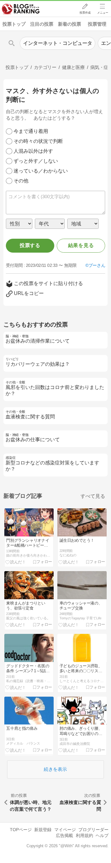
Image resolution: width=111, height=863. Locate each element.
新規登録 (42, 829)
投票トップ (14, 24)
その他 (21, 180)
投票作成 (85, 12)
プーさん (96, 265)
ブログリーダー (93, 829)
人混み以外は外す (33, 151)
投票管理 (97, 24)
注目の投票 (41, 24)
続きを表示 (55, 769)
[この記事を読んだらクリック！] (16, 562)
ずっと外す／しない (36, 161)
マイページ (65, 829)
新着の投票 (69, 24)
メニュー (102, 12)
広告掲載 (64, 835)
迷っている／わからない (41, 170)
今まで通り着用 (31, 131)
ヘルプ (102, 835)
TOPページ (21, 829)
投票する (30, 245)
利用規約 (84, 835)
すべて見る (92, 496)
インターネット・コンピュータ (57, 43)
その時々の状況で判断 (38, 141)
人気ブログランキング (20, 9)
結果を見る (81, 245)
